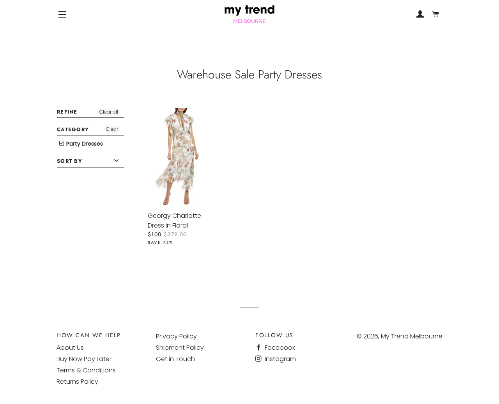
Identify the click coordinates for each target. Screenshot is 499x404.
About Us (70, 347)
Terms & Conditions (86, 370)
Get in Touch (175, 358)
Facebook (279, 347)
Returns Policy (77, 381)
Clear (112, 129)
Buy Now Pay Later (84, 358)
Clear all (108, 112)
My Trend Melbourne (411, 336)
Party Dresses (84, 144)
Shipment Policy (180, 347)
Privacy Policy (176, 336)
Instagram (279, 358)
